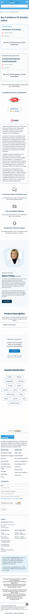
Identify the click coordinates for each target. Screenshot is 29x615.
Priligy (21, 394)
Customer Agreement (21, 461)
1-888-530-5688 (5, 538)
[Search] (26, 6)
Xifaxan (10, 377)
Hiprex (24, 390)
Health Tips (4, 474)
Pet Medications (5, 464)
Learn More (8, 301)
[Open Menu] (2, 2)
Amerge (10, 385)
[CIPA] (14, 100)
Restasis (19, 377)
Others (7, 12)
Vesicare (15, 399)
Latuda (19, 385)
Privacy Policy (18, 469)
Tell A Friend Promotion (21, 458)
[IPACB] (14, 120)
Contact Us (18, 475)
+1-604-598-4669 (5, 542)
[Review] (14, 110)
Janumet (5, 390)
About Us (3, 458)
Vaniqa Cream (11, 394)
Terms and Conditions (21, 472)
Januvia (15, 390)
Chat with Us (14, 351)
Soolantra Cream (14, 403)
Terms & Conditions (18, 613)
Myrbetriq (20, 381)
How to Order (4, 461)
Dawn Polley (18, 453)
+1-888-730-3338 (5, 534)
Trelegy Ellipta (9, 381)
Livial (23, 399)
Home (3, 12)
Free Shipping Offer (20, 464)
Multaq (6, 399)
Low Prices (18, 467)
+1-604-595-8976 (5, 546)
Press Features (19, 455)
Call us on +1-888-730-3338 (14, 356)
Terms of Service (15, 498)
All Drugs (3, 471)
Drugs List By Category (7, 455)
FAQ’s (2, 477)
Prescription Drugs (6, 453)
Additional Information (9, 325)
